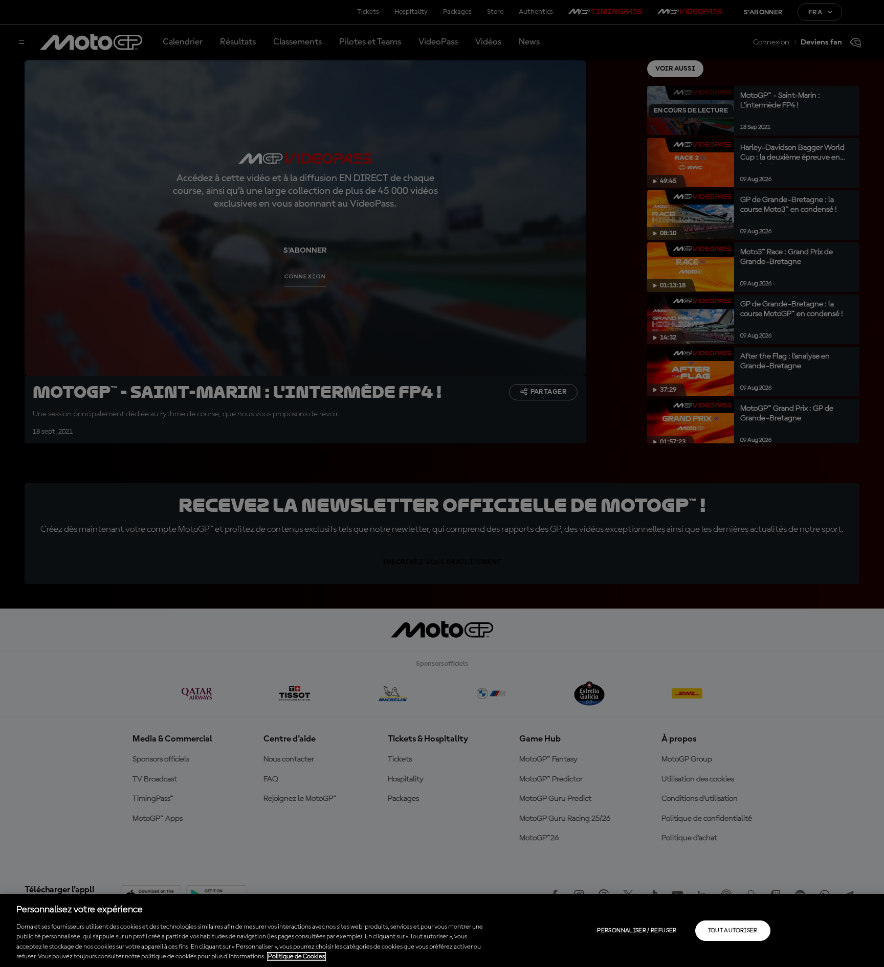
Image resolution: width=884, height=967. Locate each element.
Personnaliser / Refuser (636, 931)
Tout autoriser (733, 931)
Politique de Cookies (296, 956)
